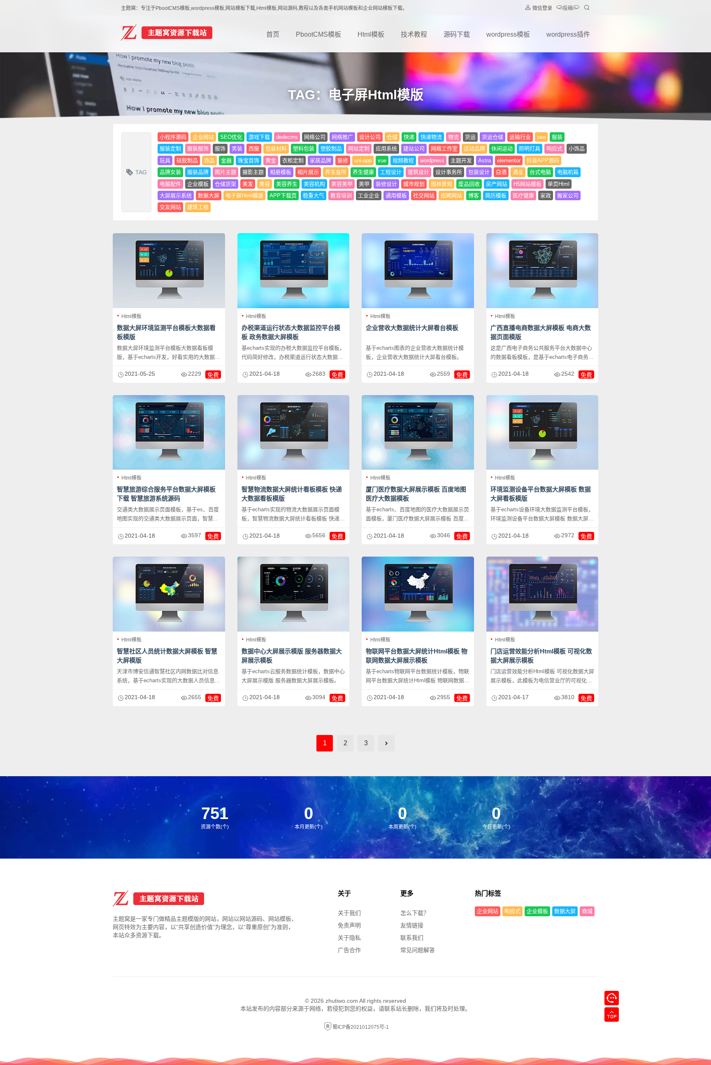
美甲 (364, 184)
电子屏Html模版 (244, 195)
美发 (247, 184)
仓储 (392, 137)
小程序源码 (173, 137)
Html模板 (371, 34)
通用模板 (396, 195)
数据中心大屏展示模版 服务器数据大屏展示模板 (292, 656)
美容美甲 (342, 184)
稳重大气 (313, 195)
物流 (453, 137)
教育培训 (341, 195)
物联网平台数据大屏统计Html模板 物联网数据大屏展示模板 (416, 656)
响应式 (554, 148)
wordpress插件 (568, 34)
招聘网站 (451, 195)
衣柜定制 (293, 160)
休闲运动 (502, 148)
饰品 (209, 160)
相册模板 (280, 172)
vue (382, 160)
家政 (545, 195)
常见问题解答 (417, 950)
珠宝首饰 (248, 160)
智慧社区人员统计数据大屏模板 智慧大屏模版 (167, 656)
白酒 (501, 172)
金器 (226, 160)
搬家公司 (568, 195)
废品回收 (469, 184)
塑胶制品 (331, 148)
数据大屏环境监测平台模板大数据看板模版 (166, 332)
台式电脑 (540, 172)
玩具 (165, 160)
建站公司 (414, 148)
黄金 (270, 160)
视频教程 (403, 160)
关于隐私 (349, 937)
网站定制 (358, 148)
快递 (409, 137)
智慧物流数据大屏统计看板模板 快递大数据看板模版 (292, 494)
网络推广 (342, 137)
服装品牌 (198, 172)
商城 (587, 911)
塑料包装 (303, 148)
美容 (264, 184)
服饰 (220, 148)
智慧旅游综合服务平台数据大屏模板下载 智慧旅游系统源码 (166, 494)
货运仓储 (492, 137)
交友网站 (170, 207)
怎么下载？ (414, 913)
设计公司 (370, 137)
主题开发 (461, 160)
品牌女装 (170, 172)
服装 (557, 137)
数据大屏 (208, 195)
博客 (473, 195)
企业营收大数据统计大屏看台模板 (412, 327)
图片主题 (225, 172)
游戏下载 (259, 137)
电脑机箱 (568, 172)
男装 (237, 148)
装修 (342, 160)
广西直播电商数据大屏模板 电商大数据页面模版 (540, 332)
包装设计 (479, 172)
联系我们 (411, 937)
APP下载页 (283, 195)
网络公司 (314, 137)
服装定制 (170, 148)
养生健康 (363, 172)
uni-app (363, 160)
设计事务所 (448, 172)
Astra (484, 160)
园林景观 (441, 184)
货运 (470, 137)
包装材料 (276, 148)
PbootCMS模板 (318, 34)
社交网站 (423, 195)
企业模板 (198, 184)
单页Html (558, 184)
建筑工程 (198, 207)
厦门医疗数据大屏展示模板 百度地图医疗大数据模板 (416, 494)
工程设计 (391, 172)
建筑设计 (418, 172)
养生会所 (335, 172)
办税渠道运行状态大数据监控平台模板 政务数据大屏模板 (291, 332)
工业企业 (368, 195)
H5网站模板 (527, 184)
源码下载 (457, 34)
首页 (272, 34)
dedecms (287, 137)
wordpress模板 (508, 34)
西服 (254, 148)
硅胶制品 (187, 160)
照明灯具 (529, 148)
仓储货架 (225, 184)
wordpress (432, 160)
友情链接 (411, 925)
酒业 (518, 172)
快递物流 (431, 137)
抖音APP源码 (543, 160)
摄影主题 (253, 172)
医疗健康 (523, 195)
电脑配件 (170, 184)
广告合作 (349, 950)
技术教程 (414, 34)
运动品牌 (474, 148)
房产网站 (496, 184)
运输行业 (520, 137)
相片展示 (308, 172)
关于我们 (349, 913)
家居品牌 (320, 160)
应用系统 (386, 148)
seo (541, 137)
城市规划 (414, 184)
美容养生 (286, 184)
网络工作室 (444, 148)
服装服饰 (198, 148)
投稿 (568, 8)
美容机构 (314, 184)
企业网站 (203, 137)
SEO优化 (231, 137)
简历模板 (496, 195)
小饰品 (577, 148)
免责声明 (349, 925)
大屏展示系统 (176, 195)
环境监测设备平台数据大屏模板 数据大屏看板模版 (540, 494)
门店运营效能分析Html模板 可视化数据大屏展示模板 (541, 656)
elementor (508, 160)
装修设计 (386, 184)
